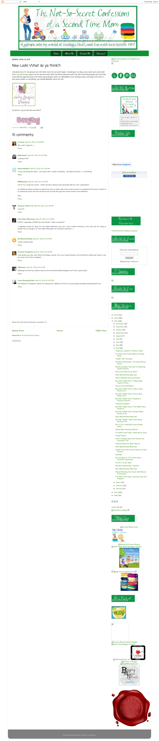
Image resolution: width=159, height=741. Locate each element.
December (120, 324)
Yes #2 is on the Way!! (123, 463)
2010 (116, 492)
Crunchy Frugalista (25, 252)
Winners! (100, 53)
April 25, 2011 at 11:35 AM (40, 168)
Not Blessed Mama (25, 239)
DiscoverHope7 (24, 168)
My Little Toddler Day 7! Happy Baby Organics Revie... (128, 382)
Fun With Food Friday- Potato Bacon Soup (131, 433)
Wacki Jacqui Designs (20, 74)
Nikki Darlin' (22, 155)
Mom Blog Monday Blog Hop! (126, 375)
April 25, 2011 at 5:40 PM (43, 252)
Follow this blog (129, 176)
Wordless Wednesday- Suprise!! (127, 466)
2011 (116, 321)
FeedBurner (134, 261)
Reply (20, 148)
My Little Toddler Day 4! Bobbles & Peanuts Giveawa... (128, 399)
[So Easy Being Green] (129, 527)
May (118, 345)
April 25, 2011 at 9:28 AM (34, 142)
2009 (116, 495)
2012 (116, 318)
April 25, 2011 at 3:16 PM (42, 239)
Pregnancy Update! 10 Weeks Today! (129, 351)
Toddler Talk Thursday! (123, 359)
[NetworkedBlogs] (129, 172)
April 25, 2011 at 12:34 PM (44, 206)
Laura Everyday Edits (26, 280)
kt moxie (21, 142)
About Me (69, 53)
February (119, 485)
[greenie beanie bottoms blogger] (124, 642)
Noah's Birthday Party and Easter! (127, 378)
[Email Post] (41, 127)
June (118, 342)
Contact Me (85, 53)
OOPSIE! (118, 455)
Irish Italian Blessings (26, 219)
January (119, 488)
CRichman (22, 267)
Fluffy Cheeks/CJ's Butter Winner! (127, 444)
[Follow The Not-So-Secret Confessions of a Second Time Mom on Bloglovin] (122, 165)
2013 (116, 315)
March (118, 482)
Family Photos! (120, 436)
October (119, 330)
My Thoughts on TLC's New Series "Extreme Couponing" (128, 458)
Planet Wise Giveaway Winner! (126, 429)
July (117, 339)
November (120, 327)
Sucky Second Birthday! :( (124, 386)
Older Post (101, 330)
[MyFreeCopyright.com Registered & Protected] (129, 61)
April (118, 348)
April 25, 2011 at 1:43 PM (45, 219)
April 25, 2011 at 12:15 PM (38, 182)
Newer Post (18, 330)
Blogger (92, 735)
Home (56, 53)
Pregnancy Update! (122, 404)
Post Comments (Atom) (30, 335)
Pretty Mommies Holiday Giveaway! (125, 231)
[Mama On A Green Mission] (129, 544)
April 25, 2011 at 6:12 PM (36, 267)
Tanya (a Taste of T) (25, 206)
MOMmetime (22, 182)
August (119, 336)
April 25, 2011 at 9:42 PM (44, 280)
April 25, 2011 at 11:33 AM (37, 155)
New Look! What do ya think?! (126, 372)
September (120, 333)
